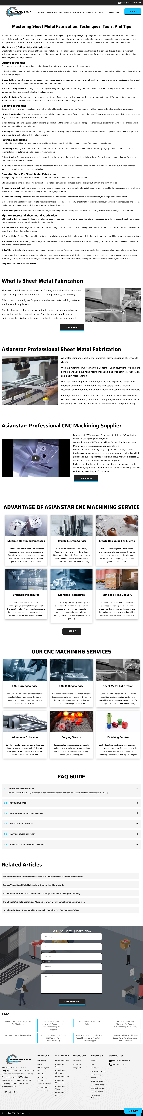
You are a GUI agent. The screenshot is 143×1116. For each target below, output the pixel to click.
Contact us (94, 1068)
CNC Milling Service (71, 686)
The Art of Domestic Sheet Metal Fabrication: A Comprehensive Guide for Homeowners (43, 876)
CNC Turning (41, 1060)
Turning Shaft (78, 1064)
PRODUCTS (78, 12)
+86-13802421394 (119, 1064)
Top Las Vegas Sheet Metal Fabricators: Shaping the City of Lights (33, 885)
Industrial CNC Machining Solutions (89, 1022)
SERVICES (52, 12)
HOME (41, 12)
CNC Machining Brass (62, 1060)
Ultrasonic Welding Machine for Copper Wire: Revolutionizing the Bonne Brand (125, 1038)
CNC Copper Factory (97, 1092)
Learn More (72, 327)
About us (94, 1060)
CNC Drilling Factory (97, 1084)
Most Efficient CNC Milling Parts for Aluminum (18, 1022)
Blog (92, 1064)
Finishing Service (118, 737)
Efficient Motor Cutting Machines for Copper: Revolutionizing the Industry (125, 1024)
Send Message (71, 1001)
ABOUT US (91, 12)
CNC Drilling (41, 1074)
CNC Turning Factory (98, 1071)
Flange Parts (77, 1068)
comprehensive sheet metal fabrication (19, 263)
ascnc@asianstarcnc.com (131, 2)
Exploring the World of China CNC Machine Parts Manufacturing (53, 1038)
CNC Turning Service (25, 686)
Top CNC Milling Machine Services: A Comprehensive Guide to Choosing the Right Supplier (53, 1025)
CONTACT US (113, 12)
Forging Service (71, 737)
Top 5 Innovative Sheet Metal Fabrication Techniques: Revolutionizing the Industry (41, 893)
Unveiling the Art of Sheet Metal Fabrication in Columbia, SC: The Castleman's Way (41, 910)
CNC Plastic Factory (97, 1088)
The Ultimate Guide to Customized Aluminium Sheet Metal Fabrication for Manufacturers (44, 901)
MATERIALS (65, 12)
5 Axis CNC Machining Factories (18, 1035)
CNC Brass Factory (97, 1081)
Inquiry (134, 1111)
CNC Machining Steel (62, 1076)
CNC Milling (41, 1064)
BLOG (101, 12)
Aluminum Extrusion (25, 737)
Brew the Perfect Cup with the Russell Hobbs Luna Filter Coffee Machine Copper (89, 1038)
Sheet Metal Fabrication (118, 686)
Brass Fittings (77, 1060)
